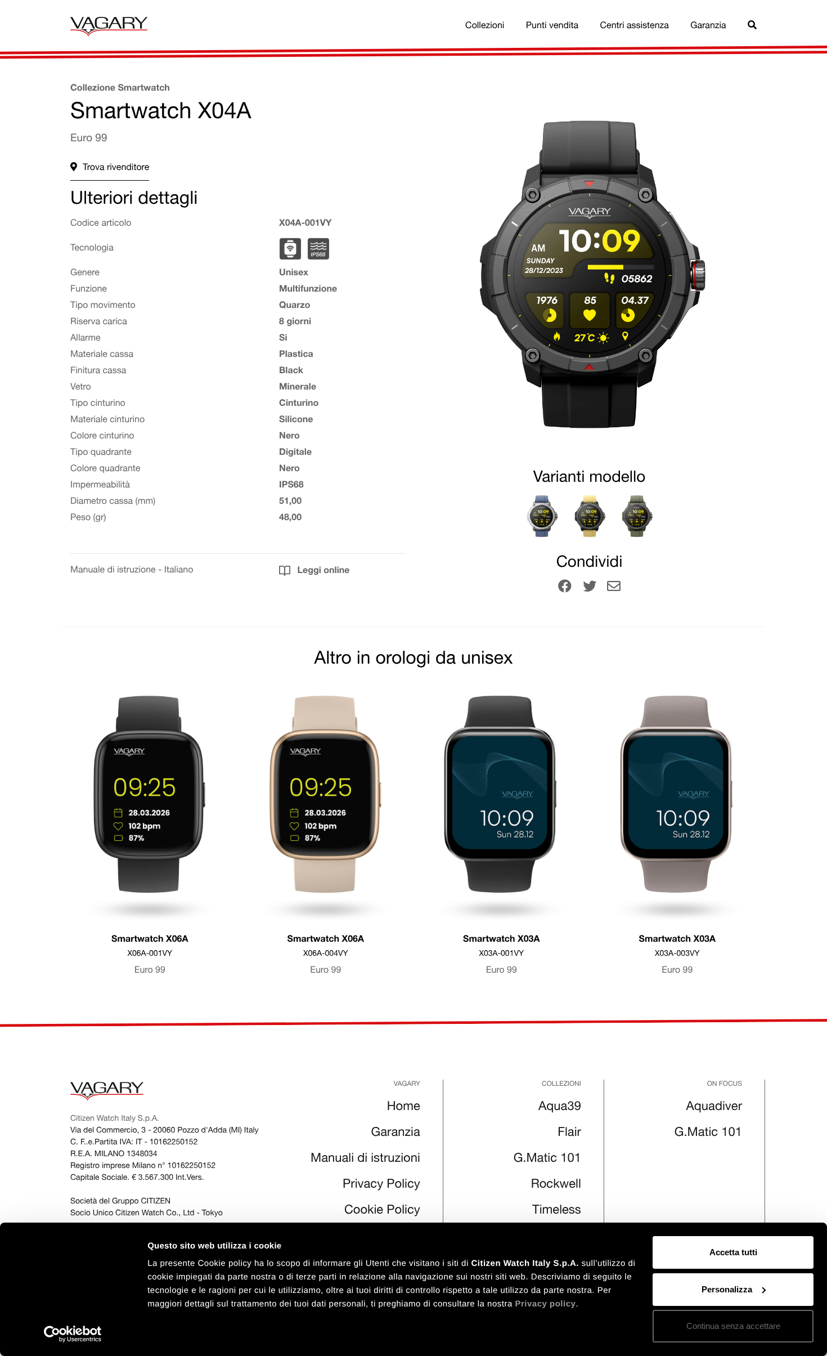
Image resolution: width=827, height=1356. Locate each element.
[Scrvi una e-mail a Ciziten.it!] (614, 588)
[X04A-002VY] (541, 516)
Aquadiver (714, 1108)
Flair (569, 1133)
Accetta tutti (733, 1252)
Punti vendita (552, 26)
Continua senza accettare (733, 1326)
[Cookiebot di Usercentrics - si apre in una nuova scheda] (73, 1334)
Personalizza (727, 1289)
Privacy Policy (381, 1185)
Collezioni (484, 26)
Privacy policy (545, 1304)
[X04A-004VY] (636, 516)
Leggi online (322, 571)
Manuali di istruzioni (365, 1159)
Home (403, 1108)
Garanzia (708, 26)
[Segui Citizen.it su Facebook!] (565, 588)
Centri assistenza (634, 26)
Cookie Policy (382, 1211)
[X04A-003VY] (589, 516)
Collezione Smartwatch (120, 88)
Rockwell (556, 1185)
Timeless (556, 1211)
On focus (724, 1084)
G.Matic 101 (547, 1159)
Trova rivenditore (116, 168)
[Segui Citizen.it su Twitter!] (589, 588)
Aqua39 (559, 1108)
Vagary (407, 1084)
